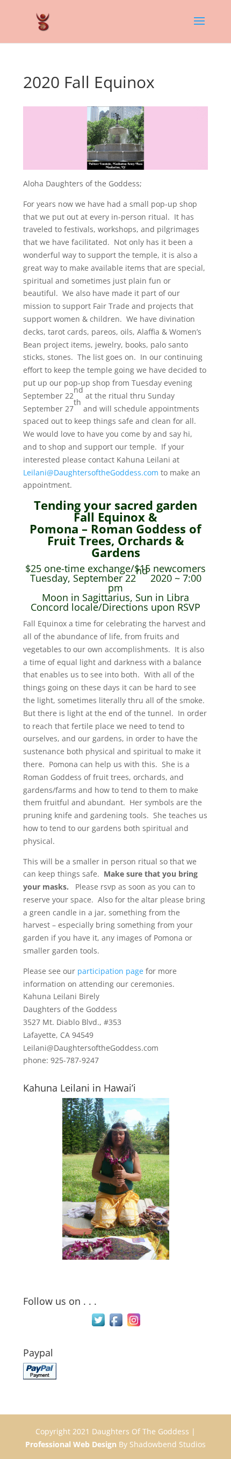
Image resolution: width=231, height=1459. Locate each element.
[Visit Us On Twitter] (98, 1325)
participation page (110, 971)
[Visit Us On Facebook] (116, 1325)
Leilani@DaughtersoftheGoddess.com (90, 472)
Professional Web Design (71, 1444)
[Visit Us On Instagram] (133, 1325)
